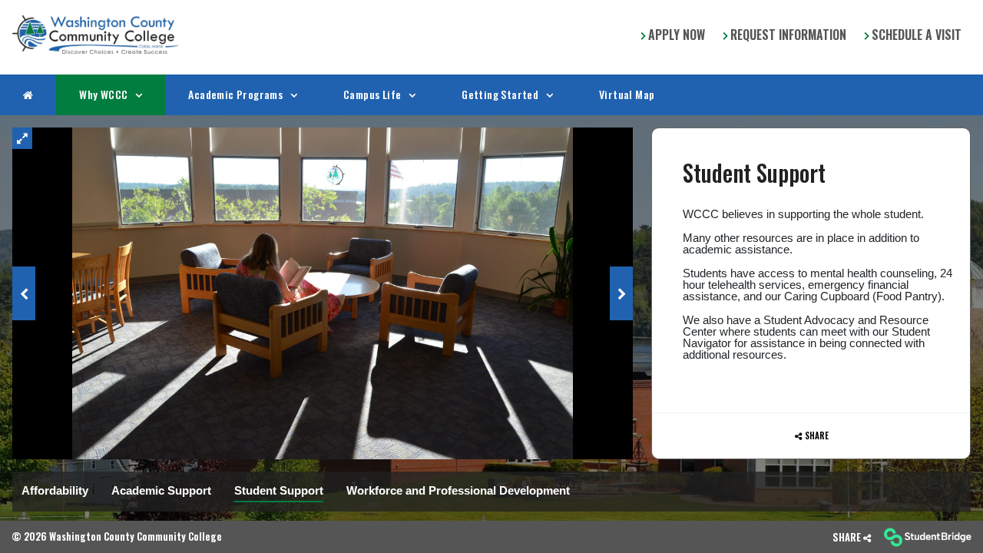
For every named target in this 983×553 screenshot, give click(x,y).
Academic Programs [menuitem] (236, 94)
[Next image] (621, 293)
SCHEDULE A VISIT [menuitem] (915, 34)
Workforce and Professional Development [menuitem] (458, 489)
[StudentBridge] (927, 537)
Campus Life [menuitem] (373, 94)
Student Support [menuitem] (278, 489)
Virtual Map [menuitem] (626, 94)
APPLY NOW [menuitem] (675, 34)
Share (817, 435)
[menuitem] (95, 34)
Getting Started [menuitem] (501, 94)
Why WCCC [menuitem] (105, 94)
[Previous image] (23, 293)
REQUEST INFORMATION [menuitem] (786, 34)
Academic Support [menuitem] (161, 489)
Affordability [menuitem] (55, 489)
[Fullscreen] (22, 137)
